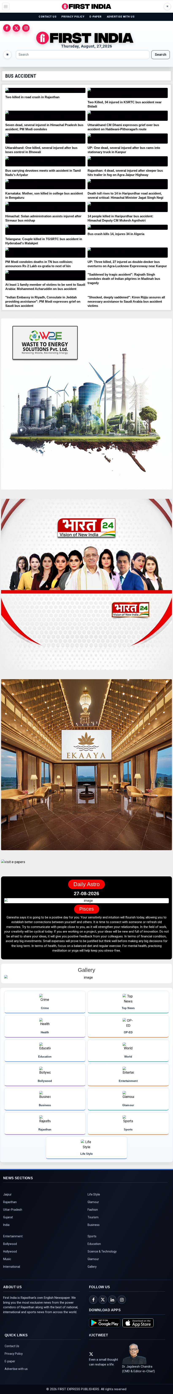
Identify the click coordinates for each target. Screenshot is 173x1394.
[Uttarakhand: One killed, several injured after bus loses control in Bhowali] (45, 138)
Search (160, 55)
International (11, 1271)
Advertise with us (16, 1373)
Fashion (93, 1214)
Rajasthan (10, 1207)
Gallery (92, 1271)
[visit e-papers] (13, 866)
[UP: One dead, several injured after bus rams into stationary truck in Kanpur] (128, 138)
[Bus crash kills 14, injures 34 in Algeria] (128, 227)
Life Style (94, 1199)
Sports (92, 1241)
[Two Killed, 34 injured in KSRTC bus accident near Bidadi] (128, 93)
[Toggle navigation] (5, 6)
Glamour (93, 1207)
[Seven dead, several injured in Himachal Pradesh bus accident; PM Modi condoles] (45, 116)
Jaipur (7, 1199)
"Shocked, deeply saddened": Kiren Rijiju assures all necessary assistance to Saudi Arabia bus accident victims (126, 301)
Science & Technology (102, 1256)
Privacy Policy (14, 1358)
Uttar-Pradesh (12, 1214)
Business (94, 1229)
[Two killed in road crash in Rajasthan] (45, 90)
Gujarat (8, 1222)
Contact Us (12, 1351)
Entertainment (13, 1241)
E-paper (10, 1366)
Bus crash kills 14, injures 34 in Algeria (116, 234)
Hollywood (10, 1256)
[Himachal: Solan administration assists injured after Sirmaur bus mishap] (45, 207)
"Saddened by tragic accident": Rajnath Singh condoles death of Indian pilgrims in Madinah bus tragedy (124, 279)
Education (94, 1248)
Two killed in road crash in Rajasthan (32, 97)
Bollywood (10, 1248)
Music (7, 1264)
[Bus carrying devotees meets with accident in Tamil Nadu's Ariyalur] (45, 161)
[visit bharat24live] (86, 587)
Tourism (93, 1222)
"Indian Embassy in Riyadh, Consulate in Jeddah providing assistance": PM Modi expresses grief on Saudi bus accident (42, 301)
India (6, 1229)
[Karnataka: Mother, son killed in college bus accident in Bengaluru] (45, 184)
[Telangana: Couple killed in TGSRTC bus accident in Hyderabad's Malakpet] (45, 230)
